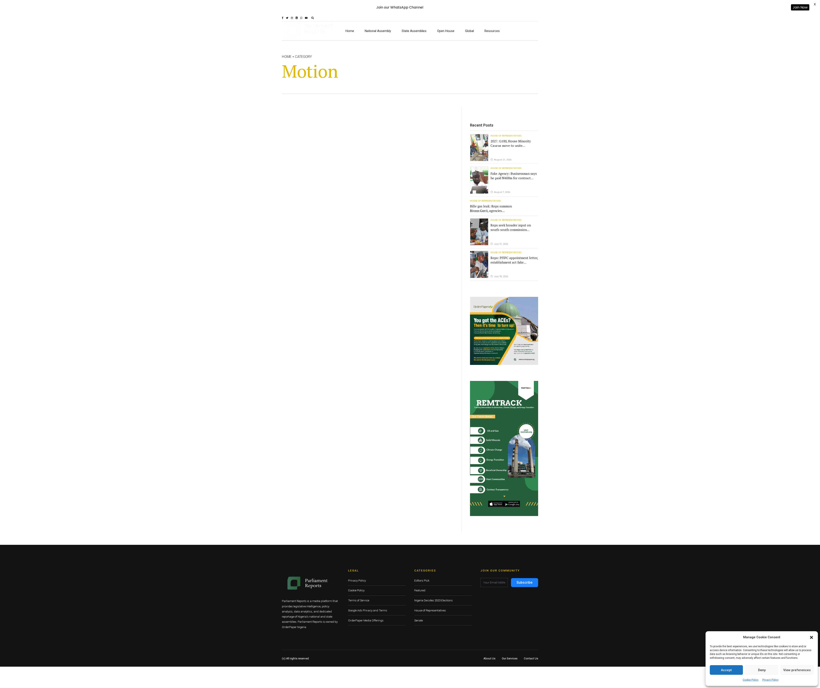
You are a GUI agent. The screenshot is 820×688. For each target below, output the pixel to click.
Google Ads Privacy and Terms (367, 610)
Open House (445, 31)
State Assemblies (414, 31)
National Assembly (378, 31)
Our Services (509, 658)
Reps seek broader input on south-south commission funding (511, 229)
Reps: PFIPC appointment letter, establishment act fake (514, 260)
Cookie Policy (750, 679)
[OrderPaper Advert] (504, 331)
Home (350, 31)
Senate (418, 620)
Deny (762, 670)
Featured (419, 590)
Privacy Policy (770, 679)
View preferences (797, 670)
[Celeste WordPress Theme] (504, 448)
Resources (492, 31)
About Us (489, 658)
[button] (811, 637)
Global (469, 31)
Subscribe (524, 582)
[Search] (312, 18)
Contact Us (531, 658)
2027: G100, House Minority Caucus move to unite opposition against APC (511, 145)
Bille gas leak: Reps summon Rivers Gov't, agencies (491, 208)
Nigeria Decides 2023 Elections (433, 600)
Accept (726, 670)
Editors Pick (421, 580)
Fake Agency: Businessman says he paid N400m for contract (514, 175)
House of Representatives (506, 135)
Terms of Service (358, 600)
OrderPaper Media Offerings (366, 620)
